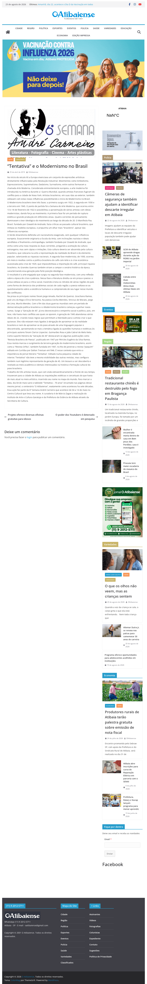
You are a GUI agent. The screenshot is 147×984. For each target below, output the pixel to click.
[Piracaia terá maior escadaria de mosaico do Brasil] (111, 471)
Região (30, 28)
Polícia (84, 28)
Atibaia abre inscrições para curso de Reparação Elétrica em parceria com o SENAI (130, 772)
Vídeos (92, 920)
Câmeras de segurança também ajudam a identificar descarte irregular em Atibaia (121, 204)
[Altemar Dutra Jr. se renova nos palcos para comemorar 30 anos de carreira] (111, 637)
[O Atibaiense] (7, 32)
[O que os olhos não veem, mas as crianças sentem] (122, 559)
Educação (126, 28)
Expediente (94, 938)
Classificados (67, 962)
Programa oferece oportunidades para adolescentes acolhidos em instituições (121, 658)
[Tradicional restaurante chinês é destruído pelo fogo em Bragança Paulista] (122, 356)
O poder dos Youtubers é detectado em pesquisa (75, 417)
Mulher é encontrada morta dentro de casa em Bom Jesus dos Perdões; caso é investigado (131, 438)
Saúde (96, 28)
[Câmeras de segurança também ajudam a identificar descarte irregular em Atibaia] (122, 172)
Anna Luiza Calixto (113, 575)
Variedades (110, 28)
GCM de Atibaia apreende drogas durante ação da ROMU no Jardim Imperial (131, 255)
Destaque (109, 188)
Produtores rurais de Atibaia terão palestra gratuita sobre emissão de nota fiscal (122, 722)
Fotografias (94, 926)
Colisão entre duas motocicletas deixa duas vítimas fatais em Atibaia (131, 284)
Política (43, 28)
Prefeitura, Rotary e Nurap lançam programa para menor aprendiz (131, 803)
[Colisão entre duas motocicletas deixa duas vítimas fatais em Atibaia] (111, 288)
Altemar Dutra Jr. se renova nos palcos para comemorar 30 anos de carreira (131, 633)
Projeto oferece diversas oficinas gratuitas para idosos (26, 417)
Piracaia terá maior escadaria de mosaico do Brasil (131, 467)
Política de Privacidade (100, 956)
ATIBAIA (122, 114)
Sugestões (94, 950)
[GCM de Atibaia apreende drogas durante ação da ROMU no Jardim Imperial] (111, 259)
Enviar (110, 853)
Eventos (71, 28)
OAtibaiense (33, 172)
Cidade (19, 28)
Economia (62, 35)
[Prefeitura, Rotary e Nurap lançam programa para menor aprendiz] (111, 807)
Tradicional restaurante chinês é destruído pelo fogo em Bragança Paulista (122, 388)
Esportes (57, 28)
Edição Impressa (81, 35)
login (29, 437)
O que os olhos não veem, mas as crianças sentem (121, 591)
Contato (93, 944)
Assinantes (94, 914)
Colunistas (94, 932)
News (10, 159)
